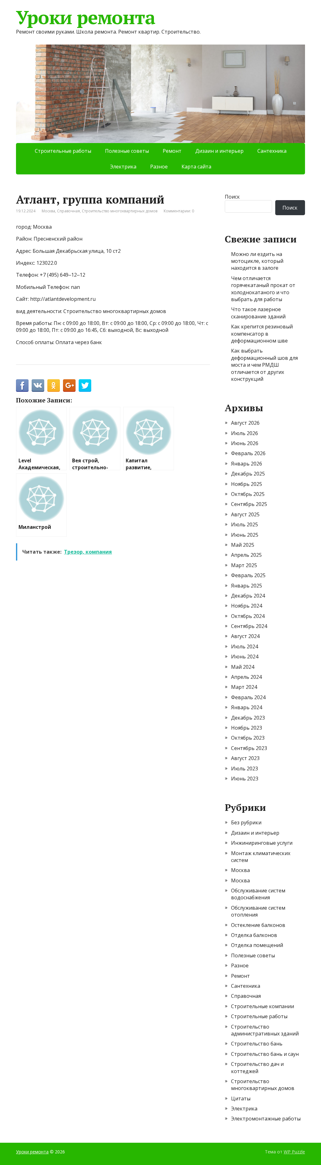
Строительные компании (262, 1006)
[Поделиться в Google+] (69, 385)
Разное (159, 166)
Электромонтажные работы (266, 1118)
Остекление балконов (258, 925)
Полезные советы (127, 150)
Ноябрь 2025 (246, 484)
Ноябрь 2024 (246, 605)
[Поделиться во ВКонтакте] (38, 385)
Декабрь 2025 (248, 473)
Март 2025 (244, 565)
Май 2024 (242, 666)
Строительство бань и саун (265, 1054)
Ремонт (172, 150)
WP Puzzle (294, 1152)
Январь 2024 (246, 707)
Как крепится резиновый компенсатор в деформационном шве (262, 333)
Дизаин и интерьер (219, 150)
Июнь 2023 (244, 778)
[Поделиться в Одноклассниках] (53, 385)
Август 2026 (245, 422)
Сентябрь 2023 (249, 748)
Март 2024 (244, 687)
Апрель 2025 (246, 554)
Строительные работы (63, 150)
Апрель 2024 (246, 676)
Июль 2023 (244, 768)
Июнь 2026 (244, 443)
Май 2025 (242, 544)
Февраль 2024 (248, 697)
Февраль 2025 (248, 575)
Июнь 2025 (244, 534)
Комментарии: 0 (179, 211)
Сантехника (272, 150)
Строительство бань (256, 1043)
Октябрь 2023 (248, 737)
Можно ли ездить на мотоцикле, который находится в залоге (257, 261)
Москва (48, 211)
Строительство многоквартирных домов (119, 211)
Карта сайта (196, 166)
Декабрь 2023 (248, 717)
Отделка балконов (254, 935)
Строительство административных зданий (265, 1030)
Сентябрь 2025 (249, 504)
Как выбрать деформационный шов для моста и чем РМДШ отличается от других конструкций (264, 364)
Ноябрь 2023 (246, 727)
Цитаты (240, 1098)
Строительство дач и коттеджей (257, 1067)
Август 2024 (245, 636)
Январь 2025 (246, 585)
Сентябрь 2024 (249, 626)
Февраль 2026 (248, 453)
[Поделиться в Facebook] (22, 385)
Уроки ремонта (85, 17)
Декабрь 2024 (248, 595)
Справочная (68, 211)
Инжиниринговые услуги (261, 842)
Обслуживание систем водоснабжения (258, 894)
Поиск (232, 196)
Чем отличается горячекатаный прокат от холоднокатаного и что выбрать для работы (263, 289)
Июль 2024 (244, 646)
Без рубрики (246, 822)
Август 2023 (245, 758)
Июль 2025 (244, 524)
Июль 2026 (244, 433)
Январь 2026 (246, 463)
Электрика (123, 166)
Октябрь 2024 (248, 616)
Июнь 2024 (244, 656)
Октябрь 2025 (248, 494)
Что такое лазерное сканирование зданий (258, 313)
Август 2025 (245, 514)
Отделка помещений (257, 945)
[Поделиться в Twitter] (85, 385)
